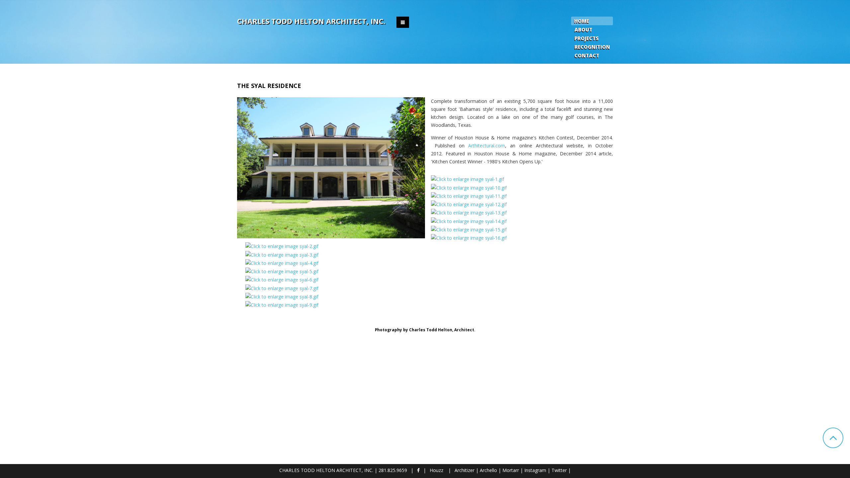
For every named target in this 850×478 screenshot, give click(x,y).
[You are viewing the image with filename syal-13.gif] (469, 212)
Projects (586, 38)
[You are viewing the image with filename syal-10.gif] (469, 187)
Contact (586, 55)
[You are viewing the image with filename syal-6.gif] (281, 279)
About (583, 29)
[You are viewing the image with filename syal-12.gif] (469, 204)
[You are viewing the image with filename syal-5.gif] (281, 271)
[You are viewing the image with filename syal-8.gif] (281, 296)
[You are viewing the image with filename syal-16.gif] (469, 237)
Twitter (559, 470)
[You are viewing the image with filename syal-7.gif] (281, 287)
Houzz (436, 470)
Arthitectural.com (486, 145)
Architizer (464, 470)
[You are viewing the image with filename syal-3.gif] (281, 254)
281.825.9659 (393, 470)
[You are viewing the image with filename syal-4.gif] (281, 263)
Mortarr (510, 470)
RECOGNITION (592, 46)
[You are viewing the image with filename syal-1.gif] (467, 179)
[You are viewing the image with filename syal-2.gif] (281, 246)
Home (581, 21)
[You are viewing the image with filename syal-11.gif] (469, 196)
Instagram (535, 470)
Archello (488, 470)
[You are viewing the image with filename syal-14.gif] (469, 220)
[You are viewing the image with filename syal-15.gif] (469, 229)
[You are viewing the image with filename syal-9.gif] (281, 304)
